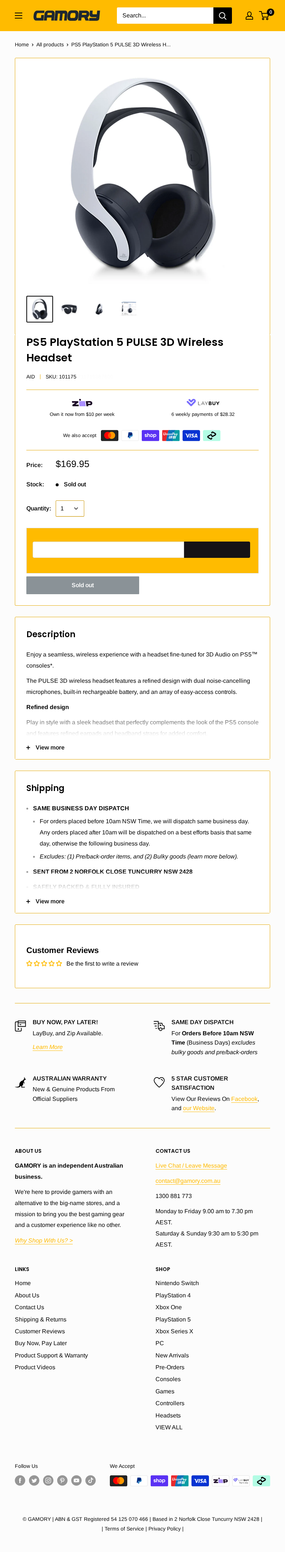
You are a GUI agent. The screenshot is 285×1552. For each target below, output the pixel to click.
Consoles (168, 1379)
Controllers (169, 1403)
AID (30, 377)
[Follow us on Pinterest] (62, 1480)
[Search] (222, 15)
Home (22, 44)
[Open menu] (18, 16)
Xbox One (168, 1307)
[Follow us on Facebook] (20, 1480)
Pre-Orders (169, 1367)
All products (50, 44)
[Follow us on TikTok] (90, 1480)
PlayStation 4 (173, 1295)
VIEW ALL (169, 1427)
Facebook (244, 1099)
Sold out (83, 585)
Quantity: (38, 508)
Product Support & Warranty (51, 1355)
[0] (264, 15)
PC (159, 1343)
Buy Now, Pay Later (41, 1343)
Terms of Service (124, 1529)
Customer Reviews (40, 1331)
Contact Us (29, 1307)
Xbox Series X (174, 1331)
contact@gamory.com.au (187, 1181)
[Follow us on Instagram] (48, 1480)
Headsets (168, 1415)
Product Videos (35, 1367)
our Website (198, 1108)
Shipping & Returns (40, 1319)
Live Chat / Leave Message (191, 1165)
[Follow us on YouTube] (76, 1480)
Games (164, 1391)
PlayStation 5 (173, 1319)
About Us (27, 1295)
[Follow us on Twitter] (34, 1480)
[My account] (249, 15)
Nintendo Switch (177, 1283)
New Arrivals (172, 1355)
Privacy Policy (164, 1529)
